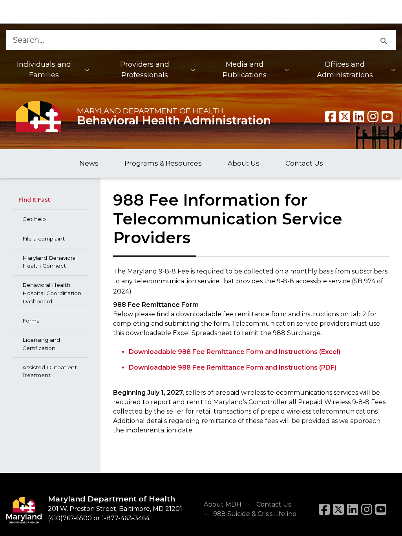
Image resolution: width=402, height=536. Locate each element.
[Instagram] (372, 116)
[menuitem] (48, 70)
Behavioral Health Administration (174, 120)
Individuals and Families (44, 69)
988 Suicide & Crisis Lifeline (254, 514)
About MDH (222, 504)
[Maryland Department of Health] (38, 116)
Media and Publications (245, 69)
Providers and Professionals (144, 69)
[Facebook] (330, 116)
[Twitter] (344, 116)
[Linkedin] (358, 116)
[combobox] (188, 40)
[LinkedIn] (352, 509)
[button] (383, 40)
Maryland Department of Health (150, 110)
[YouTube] (387, 116)
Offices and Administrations (345, 69)
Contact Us (273, 504)
